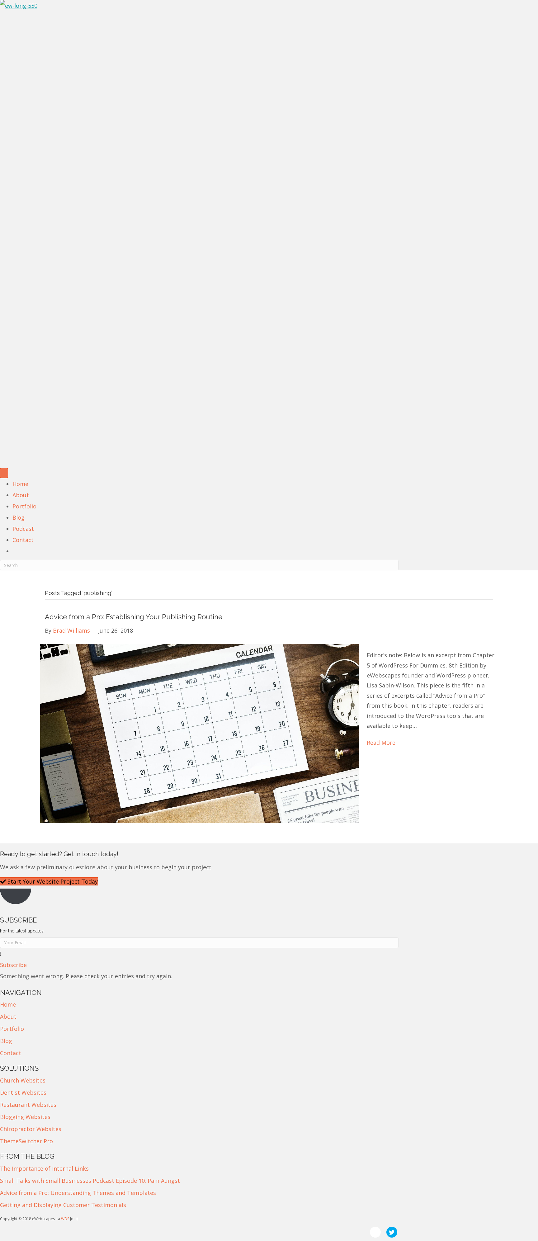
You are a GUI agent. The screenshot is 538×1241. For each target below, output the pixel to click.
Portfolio (24, 506)
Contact (23, 540)
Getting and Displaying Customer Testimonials (63, 1205)
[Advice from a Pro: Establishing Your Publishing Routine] (199, 733)
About (20, 495)
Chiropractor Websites (30, 1129)
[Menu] (4, 473)
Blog (18, 517)
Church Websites (22, 1080)
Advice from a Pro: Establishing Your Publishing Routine (133, 617)
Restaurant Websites (28, 1104)
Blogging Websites (25, 1117)
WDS (65, 1218)
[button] (13, 965)
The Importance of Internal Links (44, 1168)
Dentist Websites (23, 1092)
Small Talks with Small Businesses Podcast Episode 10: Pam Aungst (90, 1180)
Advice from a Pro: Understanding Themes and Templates (78, 1192)
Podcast (23, 528)
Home (20, 484)
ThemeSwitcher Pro (26, 1141)
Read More (381, 742)
